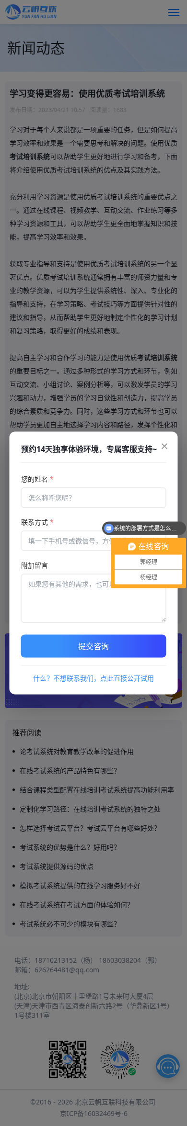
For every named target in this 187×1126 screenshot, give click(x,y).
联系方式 (37, 522)
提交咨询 (93, 646)
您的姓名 (37, 479)
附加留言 (34, 565)
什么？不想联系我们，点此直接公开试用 (93, 678)
